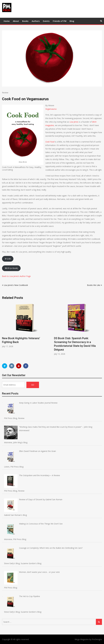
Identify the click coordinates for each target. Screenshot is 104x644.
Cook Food (49, 141)
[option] (26, 325)
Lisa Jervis (74, 122)
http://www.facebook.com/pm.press (25, 365)
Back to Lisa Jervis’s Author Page (16, 276)
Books (25, 21)
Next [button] (100, 330)
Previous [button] (4, 330)
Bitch (94, 122)
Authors (36, 21)
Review (5, 92)
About (16, 21)
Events (46, 21)
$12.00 (8, 258)
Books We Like (93, 285)
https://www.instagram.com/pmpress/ (11, 365)
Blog (72, 21)
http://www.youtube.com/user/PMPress (18, 365)
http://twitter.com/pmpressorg (4, 365)
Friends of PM (59, 21)
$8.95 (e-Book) (11, 268)
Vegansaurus (51, 109)
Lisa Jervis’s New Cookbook (16, 285)
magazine (49, 125)
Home (7, 21)
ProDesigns (97, 639)
